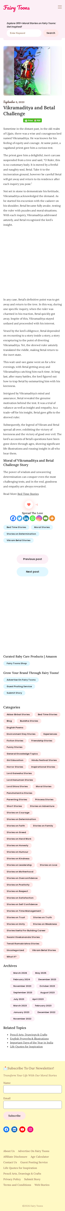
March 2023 (20, 1005)
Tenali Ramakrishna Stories (23, 943)
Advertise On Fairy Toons (21, 679)
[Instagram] (39, 518)
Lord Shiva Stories (17, 786)
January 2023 (21, 1012)
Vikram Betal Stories (18, 540)
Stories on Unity (16, 924)
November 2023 (22, 986)
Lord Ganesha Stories (19, 773)
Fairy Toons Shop (17, 663)
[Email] (45, 518)
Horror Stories (15, 766)
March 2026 (20, 973)
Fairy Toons (16, 7)
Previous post (32, 559)
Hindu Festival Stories (44, 760)
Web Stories (42, 1184)
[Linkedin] (26, 518)
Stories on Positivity (18, 884)
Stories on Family (43, 825)
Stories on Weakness (45, 924)
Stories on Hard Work (19, 838)
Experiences (50, 734)
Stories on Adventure (42, 806)
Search (50, 33)
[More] (52, 518)
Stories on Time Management (24, 911)
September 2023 (22, 992)
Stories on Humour (17, 851)
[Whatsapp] (33, 518)
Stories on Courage (18, 812)
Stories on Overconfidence (22, 878)
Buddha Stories (29, 720)
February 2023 (43, 1005)
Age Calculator (40, 1156)
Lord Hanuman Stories (20, 780)
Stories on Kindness (18, 858)
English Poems (15, 727)
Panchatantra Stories (19, 793)
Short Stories (14, 806)
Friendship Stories (41, 740)
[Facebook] (13, 518)
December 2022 (46, 1012)
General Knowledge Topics (22, 753)
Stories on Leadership (19, 865)
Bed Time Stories (28, 493)
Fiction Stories (15, 740)
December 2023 (47, 979)
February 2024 (21, 979)
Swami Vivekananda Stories (23, 937)
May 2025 (40, 973)
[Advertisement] (32, 262)
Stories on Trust (16, 917)
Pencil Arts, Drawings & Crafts (28, 1034)
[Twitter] (19, 518)
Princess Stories (44, 799)
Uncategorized (15, 950)
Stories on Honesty (17, 845)
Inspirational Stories (43, 766)
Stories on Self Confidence (22, 904)
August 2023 (47, 992)
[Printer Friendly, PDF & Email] (32, 121)
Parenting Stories (17, 799)
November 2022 (22, 1018)
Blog (9, 720)
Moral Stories (42, 527)
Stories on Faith (16, 825)
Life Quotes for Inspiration (26, 1046)
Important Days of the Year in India (31, 1042)
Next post (32, 572)
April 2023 (38, 999)
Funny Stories (14, 747)
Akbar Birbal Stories (18, 714)
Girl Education (15, 760)
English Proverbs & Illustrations (29, 1038)
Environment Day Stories (21, 734)
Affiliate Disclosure (15, 1156)
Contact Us (10, 1162)
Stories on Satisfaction (20, 897)
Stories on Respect (17, 891)
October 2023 (47, 986)
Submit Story (14, 692)
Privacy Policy (12, 1179)
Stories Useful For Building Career (26, 930)
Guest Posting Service (19, 686)
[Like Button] (29, 504)
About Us (9, 1151)
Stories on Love (48, 865)
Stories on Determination (21, 533)
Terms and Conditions (17, 1184)
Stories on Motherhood (20, 871)
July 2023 (18, 999)
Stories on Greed (16, 832)
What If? (11, 956)
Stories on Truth (42, 917)
